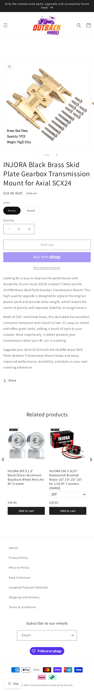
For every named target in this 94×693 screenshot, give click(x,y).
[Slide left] (37, 155)
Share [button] (12, 380)
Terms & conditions (22, 607)
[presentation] (3, 459)
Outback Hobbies (40, 685)
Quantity (8, 220)
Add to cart (26, 511)
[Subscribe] (72, 635)
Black (33, 211)
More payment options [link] (47, 267)
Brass (14, 211)
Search (13, 548)
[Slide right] (56, 155)
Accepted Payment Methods (28, 587)
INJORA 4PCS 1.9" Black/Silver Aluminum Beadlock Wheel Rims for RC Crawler (26, 477)
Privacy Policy (18, 558)
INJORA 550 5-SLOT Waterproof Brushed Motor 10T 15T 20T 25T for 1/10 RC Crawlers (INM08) (65, 479)
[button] (5, 25)
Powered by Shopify (61, 685)
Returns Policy (19, 567)
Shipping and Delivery (24, 597)
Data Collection (20, 578)
